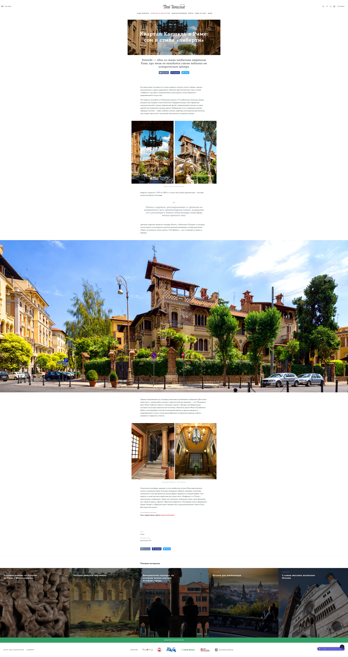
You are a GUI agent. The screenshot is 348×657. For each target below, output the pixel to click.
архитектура (144, 541)
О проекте (30, 650)
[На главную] (174, 6)
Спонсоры (134, 650)
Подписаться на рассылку (331, 649)
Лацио (142, 534)
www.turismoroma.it (168, 515)
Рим (150, 541)
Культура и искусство (174, 640)
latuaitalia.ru (18, 650)
